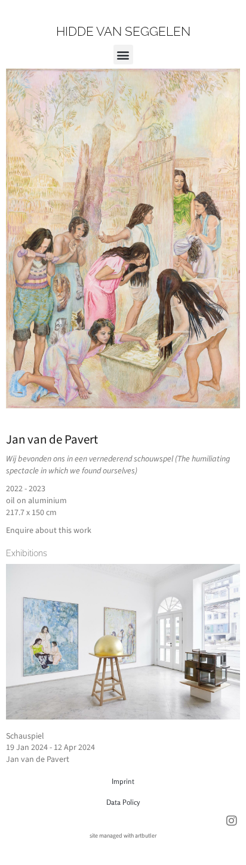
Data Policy (123, 802)
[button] (123, 54)
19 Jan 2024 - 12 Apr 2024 (50, 748)
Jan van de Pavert (52, 439)
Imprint (123, 781)
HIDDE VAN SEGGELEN (123, 31)
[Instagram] (231, 821)
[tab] (26, 553)
